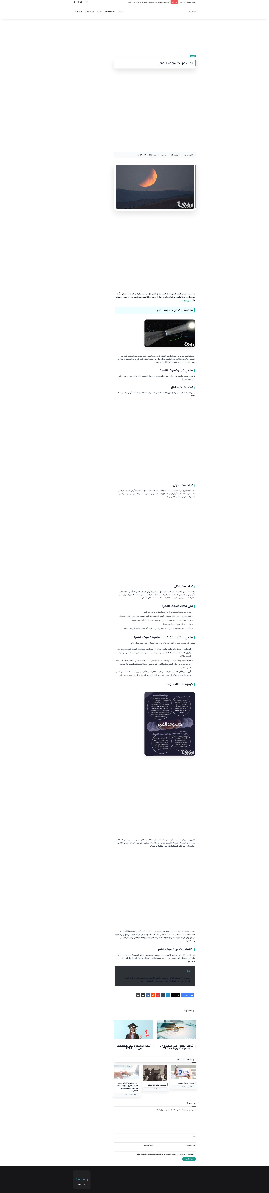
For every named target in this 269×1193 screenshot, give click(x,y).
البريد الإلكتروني (191, 1145)
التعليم (193, 56)
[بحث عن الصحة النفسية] (183, 1072)
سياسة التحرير (89, 11)
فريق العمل (78, 11)
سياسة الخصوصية (109, 11)
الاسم (194, 1136)
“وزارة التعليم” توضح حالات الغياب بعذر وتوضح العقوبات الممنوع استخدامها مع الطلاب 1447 (127, 1087)
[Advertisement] (155, 36)
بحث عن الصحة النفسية (185, 1083)
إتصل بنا (99, 11)
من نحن (120, 11)
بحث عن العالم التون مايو (157, 1085)
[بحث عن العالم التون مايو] (155, 1073)
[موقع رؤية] (192, 11)
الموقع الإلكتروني (148, 1145)
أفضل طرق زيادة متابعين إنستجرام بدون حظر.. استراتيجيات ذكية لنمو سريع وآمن (145, 2)
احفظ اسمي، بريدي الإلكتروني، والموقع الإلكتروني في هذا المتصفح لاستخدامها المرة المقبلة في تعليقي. (165, 1154)
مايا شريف (187, 155)
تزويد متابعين (82, 1184)
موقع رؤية (186, 300)
